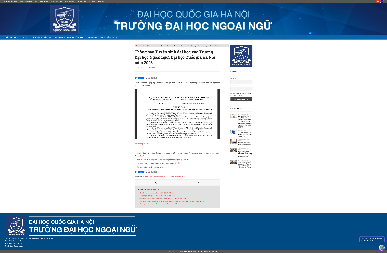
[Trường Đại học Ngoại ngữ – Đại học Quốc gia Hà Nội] (193, 19)
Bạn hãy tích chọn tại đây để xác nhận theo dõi (240, 94)
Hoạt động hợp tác (244, 140)
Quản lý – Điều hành (26, 1)
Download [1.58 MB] (142, 144)
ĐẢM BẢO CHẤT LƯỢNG (41, 1)
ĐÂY (142, 156)
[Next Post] (198, 182)
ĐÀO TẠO (47, 37)
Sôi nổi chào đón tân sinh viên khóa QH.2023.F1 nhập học (157, 193)
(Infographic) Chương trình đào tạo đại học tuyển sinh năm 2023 (158, 204)
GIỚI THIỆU (14, 37)
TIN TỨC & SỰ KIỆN (145, 46)
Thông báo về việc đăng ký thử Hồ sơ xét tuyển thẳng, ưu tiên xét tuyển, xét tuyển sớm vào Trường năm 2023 (172, 201)
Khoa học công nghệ (75, 37)
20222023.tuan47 (147, 176)
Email (232, 86)
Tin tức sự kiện (244, 114)
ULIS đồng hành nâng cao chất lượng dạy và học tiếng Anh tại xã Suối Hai (245, 153)
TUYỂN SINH (36, 37)
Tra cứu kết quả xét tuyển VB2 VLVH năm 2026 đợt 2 (245, 134)
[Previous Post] (156, 182)
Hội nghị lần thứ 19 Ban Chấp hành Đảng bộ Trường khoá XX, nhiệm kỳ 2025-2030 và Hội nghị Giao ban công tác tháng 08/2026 (245, 121)
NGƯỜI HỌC (59, 37)
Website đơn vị (69, 1)
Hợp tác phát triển (95, 37)
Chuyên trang (81, 1)
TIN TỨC (25, 37)
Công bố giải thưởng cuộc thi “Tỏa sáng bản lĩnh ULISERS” (157, 195)
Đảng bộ (110, 37)
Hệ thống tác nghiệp (10, 1)
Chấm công (101, 1)
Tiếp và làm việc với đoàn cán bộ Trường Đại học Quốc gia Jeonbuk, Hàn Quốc (244, 164)
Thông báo (156, 46)
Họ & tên (233, 78)
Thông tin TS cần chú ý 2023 (161, 176)
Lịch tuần (92, 1)
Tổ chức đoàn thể (56, 1)
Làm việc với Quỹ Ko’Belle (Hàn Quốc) (244, 143)
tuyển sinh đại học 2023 (177, 176)
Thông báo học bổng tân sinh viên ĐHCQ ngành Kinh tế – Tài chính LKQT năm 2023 (164, 198)
